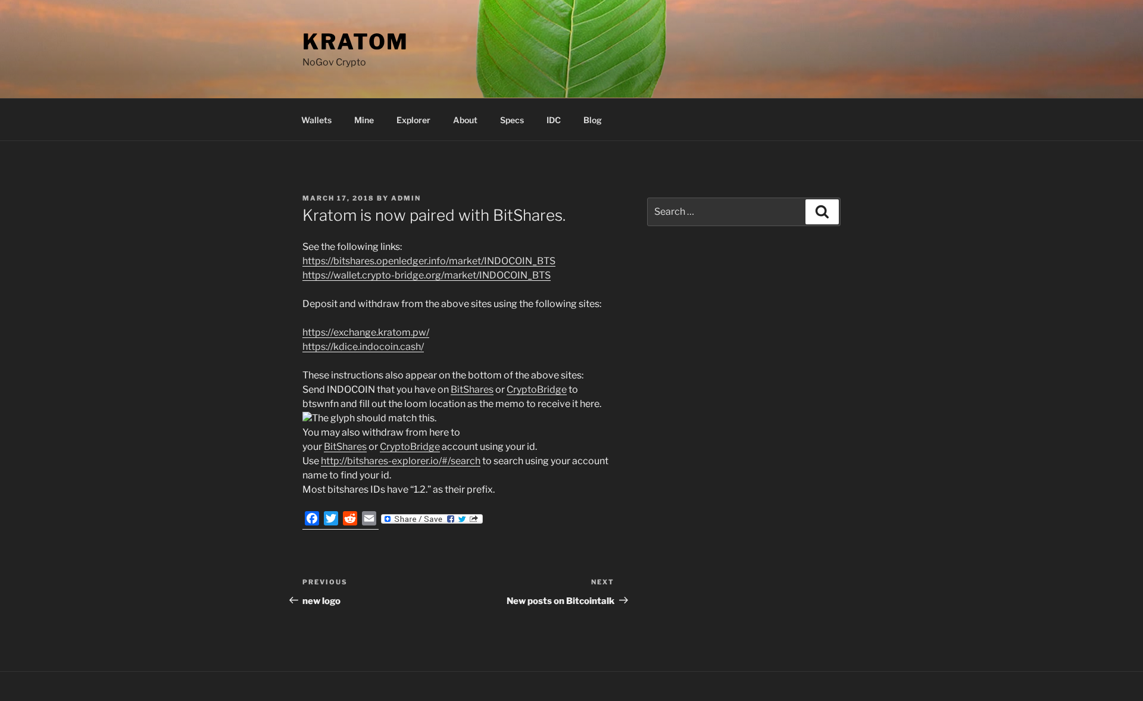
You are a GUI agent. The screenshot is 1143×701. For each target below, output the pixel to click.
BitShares (472, 389)
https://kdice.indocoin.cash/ (363, 346)
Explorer (413, 120)
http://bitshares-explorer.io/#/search (400, 461)
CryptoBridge (537, 389)
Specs (512, 120)
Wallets (316, 120)
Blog (592, 120)
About (465, 120)
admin (406, 198)
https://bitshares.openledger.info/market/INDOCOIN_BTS (428, 261)
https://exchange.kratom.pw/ (365, 332)
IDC (553, 120)
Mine (364, 120)
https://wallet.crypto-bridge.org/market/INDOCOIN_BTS (426, 275)
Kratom (355, 42)
